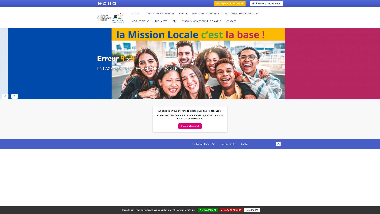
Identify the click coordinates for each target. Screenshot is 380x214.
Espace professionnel (232, 3)
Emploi (183, 13)
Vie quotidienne (140, 21)
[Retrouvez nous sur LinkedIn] (104, 3)
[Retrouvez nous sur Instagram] (100, 3)
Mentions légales (228, 144)
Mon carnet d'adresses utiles (242, 13)
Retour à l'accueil (190, 126)
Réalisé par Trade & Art (204, 144)
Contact (231, 21)
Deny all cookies (232, 210)
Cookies (245, 144)
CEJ (174, 21)
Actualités (161, 21)
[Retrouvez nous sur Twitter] (114, 3)
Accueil (136, 13)
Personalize (252, 210)
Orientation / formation (160, 13)
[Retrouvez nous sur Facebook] (109, 3)
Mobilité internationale (205, 13)
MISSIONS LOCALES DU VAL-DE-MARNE (201, 21)
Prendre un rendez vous (268, 3)
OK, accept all (208, 210)
